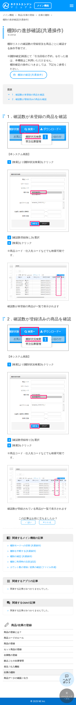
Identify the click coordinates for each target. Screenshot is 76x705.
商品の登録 (9, 643)
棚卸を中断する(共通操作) (23, 551)
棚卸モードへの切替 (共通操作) (25, 545)
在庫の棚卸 (43, 15)
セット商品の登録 (13, 649)
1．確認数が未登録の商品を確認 (28, 94)
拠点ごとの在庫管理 (14, 660)
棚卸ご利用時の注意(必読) (23, 562)
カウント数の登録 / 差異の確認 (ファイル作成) (33, 567)
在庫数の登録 (10, 655)
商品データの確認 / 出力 (16, 678)
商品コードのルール (14, 638)
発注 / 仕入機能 (11, 666)
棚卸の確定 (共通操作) (21, 556)
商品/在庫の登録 (26, 15)
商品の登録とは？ (13, 632)
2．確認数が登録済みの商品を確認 (29, 99)
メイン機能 (8, 15)
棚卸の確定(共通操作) (30, 74)
